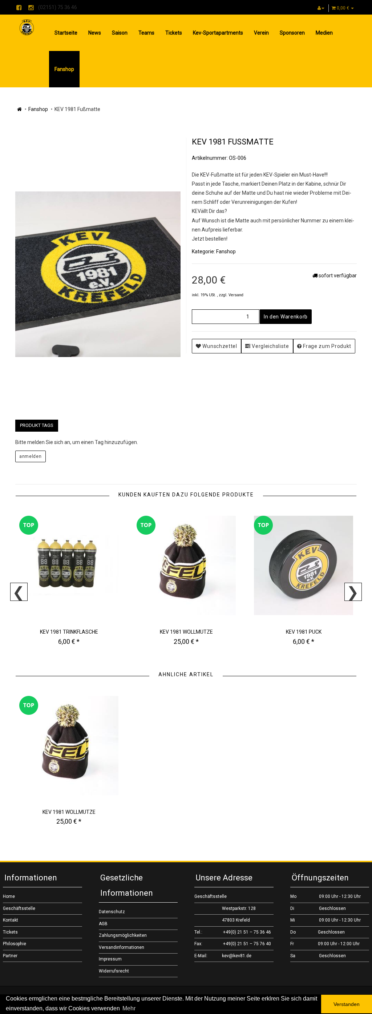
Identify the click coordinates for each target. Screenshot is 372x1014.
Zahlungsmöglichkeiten (123, 935)
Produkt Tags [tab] (36, 425)
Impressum (110, 959)
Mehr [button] (129, 1008)
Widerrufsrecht (114, 971)
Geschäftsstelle (19, 908)
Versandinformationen (121, 947)
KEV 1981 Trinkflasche (69, 632)
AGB (103, 923)
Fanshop (64, 69)
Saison (120, 33)
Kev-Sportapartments (218, 33)
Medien (324, 33)
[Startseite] (19, 109)
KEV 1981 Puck (304, 632)
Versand (236, 295)
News (94, 33)
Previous (19, 592)
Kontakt (10, 920)
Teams (146, 33)
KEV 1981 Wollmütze (186, 632)
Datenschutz (112, 911)
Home (9, 896)
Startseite (65, 33)
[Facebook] (19, 8)
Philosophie (14, 943)
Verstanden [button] (346, 1004)
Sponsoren (292, 33)
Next (353, 592)
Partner (10, 955)
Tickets (173, 33)
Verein (261, 33)
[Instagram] (31, 8)
